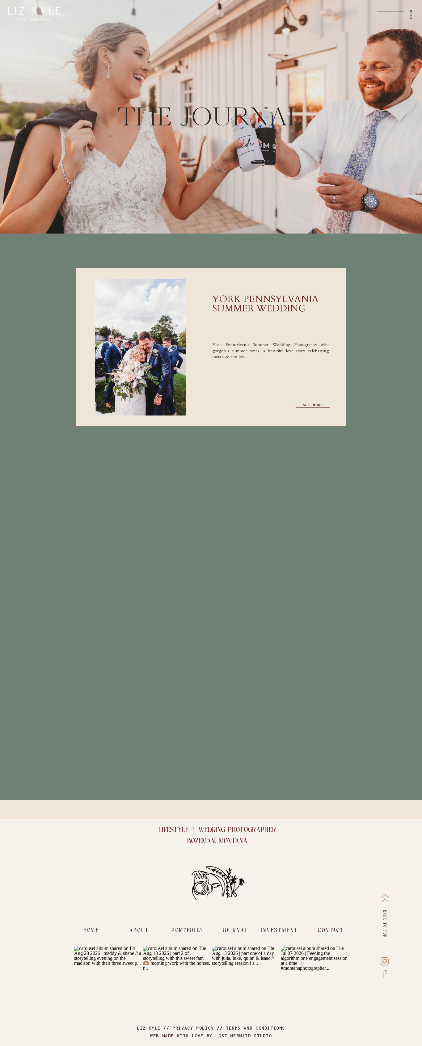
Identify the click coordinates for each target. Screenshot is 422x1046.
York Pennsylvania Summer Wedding (265, 304)
